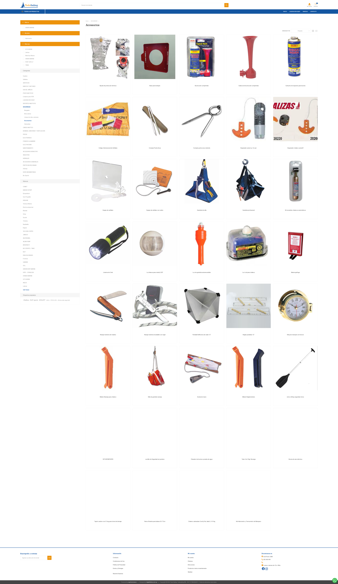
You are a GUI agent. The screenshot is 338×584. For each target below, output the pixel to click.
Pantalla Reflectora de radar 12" (202, 335)
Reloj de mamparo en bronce (295, 335)
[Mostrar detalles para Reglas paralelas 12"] (248, 306)
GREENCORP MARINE (29, 269)
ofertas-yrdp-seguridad (64, 300)
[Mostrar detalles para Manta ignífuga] (295, 243)
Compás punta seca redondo (201, 148)
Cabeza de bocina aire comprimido (249, 85)
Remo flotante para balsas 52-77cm (154, 521)
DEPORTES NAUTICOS (29, 103)
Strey (24, 214)
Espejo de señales (108, 210)
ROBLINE (25, 200)
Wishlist (190, 572)
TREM (27, 65)
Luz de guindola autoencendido (202, 272)
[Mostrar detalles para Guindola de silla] (202, 181)
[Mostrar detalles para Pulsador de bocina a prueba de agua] (202, 430)
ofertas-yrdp (53, 300)
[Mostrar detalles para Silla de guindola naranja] (155, 368)
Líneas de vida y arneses (31, 117)
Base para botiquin (154, 85)
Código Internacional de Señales (108, 148)
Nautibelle (26, 224)
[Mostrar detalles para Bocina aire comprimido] (202, 57)
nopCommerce (132, 582)
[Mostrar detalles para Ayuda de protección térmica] (108, 57)
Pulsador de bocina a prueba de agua (201, 459)
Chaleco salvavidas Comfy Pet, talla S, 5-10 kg (201, 521)
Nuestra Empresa (118, 573)
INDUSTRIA (26, 155)
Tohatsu (25, 221)
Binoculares (27, 114)
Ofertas (25, 168)
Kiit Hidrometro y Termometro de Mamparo (248, 521)
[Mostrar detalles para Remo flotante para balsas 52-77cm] (155, 492)
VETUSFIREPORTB (108, 459)
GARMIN (25, 262)
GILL (24, 265)
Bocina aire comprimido (202, 85)
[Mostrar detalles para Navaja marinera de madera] (108, 306)
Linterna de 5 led (108, 272)
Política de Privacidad (119, 565)
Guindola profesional (249, 210)
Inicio (87, 21)
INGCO (25, 283)
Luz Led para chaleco (248, 272)
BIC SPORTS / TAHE (29, 248)
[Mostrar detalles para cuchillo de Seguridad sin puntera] (155, 430)
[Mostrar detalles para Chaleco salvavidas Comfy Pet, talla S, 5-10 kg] (202, 492)
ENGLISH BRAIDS (28, 255)
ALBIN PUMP (26, 241)
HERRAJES (26, 158)
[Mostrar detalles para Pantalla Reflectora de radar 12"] (202, 306)
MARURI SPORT (27, 190)
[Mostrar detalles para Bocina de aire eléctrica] (295, 430)
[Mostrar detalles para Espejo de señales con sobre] (155, 181)
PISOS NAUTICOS (28, 93)
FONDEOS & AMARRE (29, 141)
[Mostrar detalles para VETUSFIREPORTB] (108, 430)
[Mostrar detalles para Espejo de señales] (108, 181)
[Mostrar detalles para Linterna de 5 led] (108, 243)
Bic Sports (26, 175)
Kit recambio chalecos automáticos (295, 210)
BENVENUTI (26, 245)
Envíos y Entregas (118, 568)
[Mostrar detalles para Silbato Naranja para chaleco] (108, 368)
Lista (316, 31)
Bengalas (27, 110)
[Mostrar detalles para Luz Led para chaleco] (248, 243)
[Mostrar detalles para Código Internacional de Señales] (108, 119)
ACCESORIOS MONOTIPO (30, 151)
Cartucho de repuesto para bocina (295, 85)
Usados (25, 76)
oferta (47, 300)
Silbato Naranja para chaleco (108, 397)
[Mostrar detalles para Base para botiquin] (155, 57)
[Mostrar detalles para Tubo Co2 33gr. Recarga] (248, 430)
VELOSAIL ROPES (28, 231)
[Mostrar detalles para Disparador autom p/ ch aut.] (248, 119)
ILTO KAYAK (28, 49)
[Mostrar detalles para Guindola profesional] (248, 181)
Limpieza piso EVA (28, 96)
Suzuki (25, 217)
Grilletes (25, 79)
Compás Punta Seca (155, 148)
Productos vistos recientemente (197, 568)
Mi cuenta (309, 6)
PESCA (25, 134)
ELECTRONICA (27, 138)
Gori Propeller (27, 197)
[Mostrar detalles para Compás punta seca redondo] (202, 119)
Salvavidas (27, 124)
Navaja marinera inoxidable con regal (154, 335)
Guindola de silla (201, 210)
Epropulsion (26, 193)
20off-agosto (34, 300)
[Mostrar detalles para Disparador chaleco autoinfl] (295, 119)
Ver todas (26, 290)
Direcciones (191, 565)
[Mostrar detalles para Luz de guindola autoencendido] (202, 243)
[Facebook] (263, 568)
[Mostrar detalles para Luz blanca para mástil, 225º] (155, 243)
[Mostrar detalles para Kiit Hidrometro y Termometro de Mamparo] (248, 492)
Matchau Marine (30, 55)
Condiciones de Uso (119, 561)
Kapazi (25, 228)
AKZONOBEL (26, 238)
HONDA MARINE (27, 276)
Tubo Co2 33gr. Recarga (249, 459)
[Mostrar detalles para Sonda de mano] (202, 368)
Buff (24, 252)
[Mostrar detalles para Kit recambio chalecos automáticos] (295, 181)
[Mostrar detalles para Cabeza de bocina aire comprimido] (248, 57)
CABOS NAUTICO (28, 127)
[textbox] (152, 5)
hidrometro (28, 38)
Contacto (115, 557)
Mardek (25, 210)
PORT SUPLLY (29, 62)
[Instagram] (266, 569)
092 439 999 (266, 559)
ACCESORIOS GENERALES (30, 162)
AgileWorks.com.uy (152, 582)
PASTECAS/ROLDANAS (30, 165)
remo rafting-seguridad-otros (295, 397)
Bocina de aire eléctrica (295, 459)
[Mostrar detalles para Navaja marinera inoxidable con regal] (155, 306)
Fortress (25, 258)
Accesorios (28, 120)
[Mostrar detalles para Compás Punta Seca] (155, 119)
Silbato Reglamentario (248, 397)
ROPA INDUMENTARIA (29, 172)
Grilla (313, 31)
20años (26, 300)
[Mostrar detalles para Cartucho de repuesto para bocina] (295, 57)
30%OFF (42, 300)
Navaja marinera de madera (108, 335)
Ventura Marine (27, 204)
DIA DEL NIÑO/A (27, 90)
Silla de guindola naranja (155, 397)
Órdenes (190, 561)
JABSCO (25, 234)
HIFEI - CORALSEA (28, 272)
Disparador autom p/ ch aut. (248, 148)
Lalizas (27, 52)
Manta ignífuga (295, 272)
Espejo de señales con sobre (154, 210)
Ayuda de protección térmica (108, 85)
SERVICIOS (26, 83)
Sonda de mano (201, 397)
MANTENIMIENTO (28, 148)
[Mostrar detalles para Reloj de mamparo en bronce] (295, 306)
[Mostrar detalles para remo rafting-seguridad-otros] (295, 368)
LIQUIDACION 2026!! (29, 100)
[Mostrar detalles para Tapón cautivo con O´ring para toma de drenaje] (108, 492)
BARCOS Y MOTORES (29, 86)
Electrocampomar (28, 207)
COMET (25, 186)
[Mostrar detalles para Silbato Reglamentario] (248, 368)
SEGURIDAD (26, 107)
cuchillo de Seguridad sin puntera (154, 459)
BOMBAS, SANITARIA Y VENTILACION (34, 131)
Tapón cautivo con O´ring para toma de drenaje (108, 521)
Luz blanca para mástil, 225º (155, 272)
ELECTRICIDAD (27, 144)
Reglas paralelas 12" (248, 335)
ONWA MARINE (29, 27)
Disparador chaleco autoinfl (295, 148)
